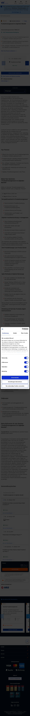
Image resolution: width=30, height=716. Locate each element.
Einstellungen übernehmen (15, 381)
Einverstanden (15, 377)
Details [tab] (15, 333)
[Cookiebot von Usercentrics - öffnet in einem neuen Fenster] (22, 329)
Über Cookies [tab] (24, 333)
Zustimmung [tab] (5, 333)
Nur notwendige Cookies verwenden (15, 386)
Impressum (20, 352)
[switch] (26, 362)
